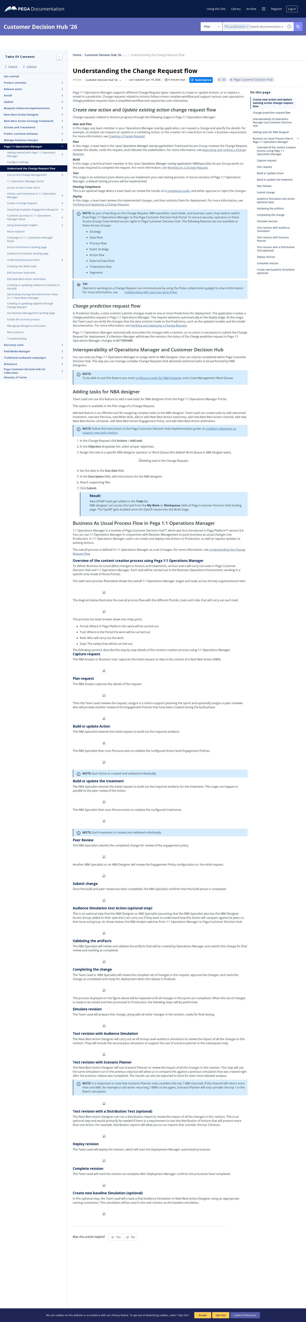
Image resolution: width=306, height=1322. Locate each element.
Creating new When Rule (21, 266)
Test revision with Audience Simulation (273, 229)
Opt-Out (221, 1315)
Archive (251, 9)
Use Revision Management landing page (31, 313)
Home (77, 55)
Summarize (203, 80)
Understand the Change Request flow (31, 168)
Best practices (15, 332)
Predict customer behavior (21, 133)
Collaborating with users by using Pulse (150, 292)
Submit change (266, 192)
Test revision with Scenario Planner (273, 239)
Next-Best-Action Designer (21, 114)
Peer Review (264, 186)
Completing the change (271, 215)
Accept (203, 1315)
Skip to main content (16, 4)
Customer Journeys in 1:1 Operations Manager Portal (29, 217)
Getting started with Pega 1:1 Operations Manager (31, 154)
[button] (247, 26)
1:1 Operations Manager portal (25, 181)
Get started (11, 76)
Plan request (264, 167)
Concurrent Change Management (27, 174)
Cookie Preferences (245, 1315)
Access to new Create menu (23, 187)
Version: (77, 79)
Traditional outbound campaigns (25, 357)
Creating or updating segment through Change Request (30, 305)
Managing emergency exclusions (26, 325)
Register (276, 9)
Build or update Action (270, 173)
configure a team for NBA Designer (158, 378)
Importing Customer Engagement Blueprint (32, 209)
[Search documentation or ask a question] (298, 26)
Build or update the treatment (275, 179)
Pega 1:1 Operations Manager (23, 146)
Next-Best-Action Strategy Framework (28, 121)
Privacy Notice (120, 1315)
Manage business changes (21, 140)
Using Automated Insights (22, 225)
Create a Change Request (22, 203)
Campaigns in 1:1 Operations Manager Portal (30, 239)
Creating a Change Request (127, 136)
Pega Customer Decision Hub (253, 80)
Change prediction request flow (271, 112)
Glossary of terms (15, 377)
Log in (292, 9)
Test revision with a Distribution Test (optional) (276, 248)
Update (8, 101)
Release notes (13, 89)
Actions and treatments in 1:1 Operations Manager (31, 195)
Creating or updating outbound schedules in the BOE (33, 286)
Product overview (15, 82)
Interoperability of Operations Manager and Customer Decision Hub (272, 122)
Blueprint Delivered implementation (27, 108)
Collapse (32, 66)
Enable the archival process (23, 319)
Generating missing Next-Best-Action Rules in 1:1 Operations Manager (32, 296)
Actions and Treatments (19, 127)
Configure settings (18, 162)
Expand (12, 66)
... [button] (126, 55)
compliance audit (178, 191)
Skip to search (42, 4)
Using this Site (216, 9)
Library (236, 9)
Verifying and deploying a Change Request (101, 204)
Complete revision (267, 263)
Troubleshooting (17, 338)
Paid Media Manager (17, 351)
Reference (10, 364)
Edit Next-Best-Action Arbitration (26, 279)
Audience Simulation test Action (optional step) (276, 200)
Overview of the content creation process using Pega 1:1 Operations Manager (276, 151)
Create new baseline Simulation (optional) (276, 271)
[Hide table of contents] (59, 56)
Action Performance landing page (27, 247)
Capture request (266, 160)
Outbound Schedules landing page (28, 253)
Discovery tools (14, 345)
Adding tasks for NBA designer (271, 132)
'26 (223, 80)
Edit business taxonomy (21, 272)
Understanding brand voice (23, 260)
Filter (207, 27)
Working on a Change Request (188, 168)
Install (8, 95)
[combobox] (254, 26)
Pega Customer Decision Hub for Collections (25, 371)
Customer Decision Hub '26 (103, 55)
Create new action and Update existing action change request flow (273, 103)
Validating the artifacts (270, 208)
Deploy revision (266, 257)
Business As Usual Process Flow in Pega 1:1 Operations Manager (273, 140)
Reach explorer (16, 231)
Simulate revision (267, 221)
